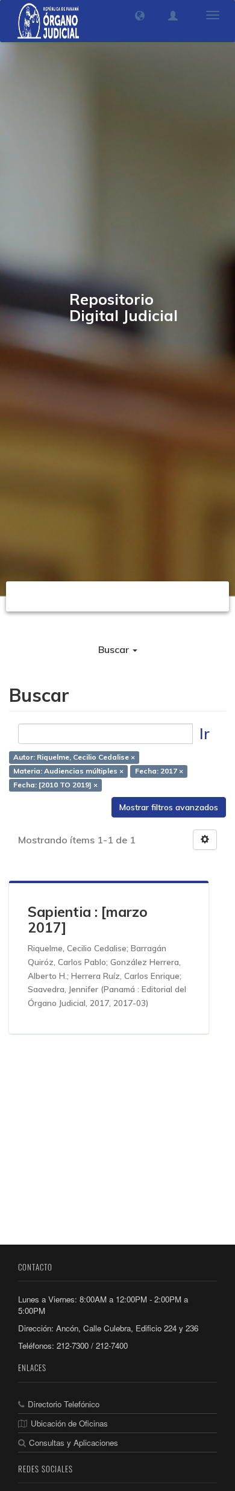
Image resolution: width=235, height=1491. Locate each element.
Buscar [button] (114, 649)
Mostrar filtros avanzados (168, 807)
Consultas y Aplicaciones (73, 1442)
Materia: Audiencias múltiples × (68, 771)
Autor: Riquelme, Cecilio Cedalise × (74, 757)
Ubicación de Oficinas (69, 1423)
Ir (204, 733)
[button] (139, 16)
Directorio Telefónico (63, 1404)
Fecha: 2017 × (159, 771)
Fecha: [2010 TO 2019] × (55, 785)
